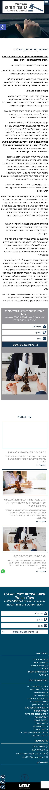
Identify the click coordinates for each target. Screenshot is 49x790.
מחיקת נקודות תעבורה (36, 698)
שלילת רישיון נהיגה (38, 701)
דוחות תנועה (41, 723)
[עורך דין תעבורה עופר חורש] (24, 7)
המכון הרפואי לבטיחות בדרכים (33, 732)
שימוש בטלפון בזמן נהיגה (35, 714)
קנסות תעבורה (40, 720)
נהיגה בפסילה (40, 692)
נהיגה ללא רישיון (39, 704)
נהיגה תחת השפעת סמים (35, 707)
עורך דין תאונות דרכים (36, 686)
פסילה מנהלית (40, 711)
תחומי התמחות (40, 659)
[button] (3, 27)
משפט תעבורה (40, 729)
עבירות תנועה (40, 717)
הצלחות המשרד (39, 662)
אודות (43, 668)
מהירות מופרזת (39, 726)
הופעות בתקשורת (38, 665)
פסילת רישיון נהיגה (38, 689)
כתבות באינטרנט (39, 735)
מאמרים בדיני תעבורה (36, 671)
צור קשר (42, 675)
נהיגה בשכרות (40, 695)
